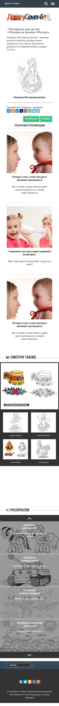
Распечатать (31, 119)
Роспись (43, 32)
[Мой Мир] (17, 111)
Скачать (46, 119)
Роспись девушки (43, 462)
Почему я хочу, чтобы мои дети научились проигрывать (29, 178)
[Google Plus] (38, 682)
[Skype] (34, 111)
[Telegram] (38, 111)
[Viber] (25, 111)
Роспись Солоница (15, 462)
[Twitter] (25, 682)
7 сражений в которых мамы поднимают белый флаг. (30, 253)
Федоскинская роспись (43, 435)
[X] (21, 111)
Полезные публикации (30, 125)
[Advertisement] (29, 485)
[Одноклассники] (13, 111)
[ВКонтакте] (8, 111)
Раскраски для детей (24, 29)
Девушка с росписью (15, 435)
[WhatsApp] (30, 111)
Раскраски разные (22, 32)
